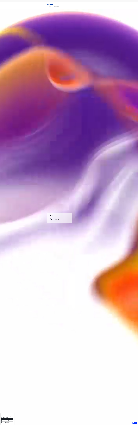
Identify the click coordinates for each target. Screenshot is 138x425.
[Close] (13, 414)
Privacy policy (7, 417)
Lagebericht (50, 6)
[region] (7, 419)
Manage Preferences (7, 422)
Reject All (7, 420)
